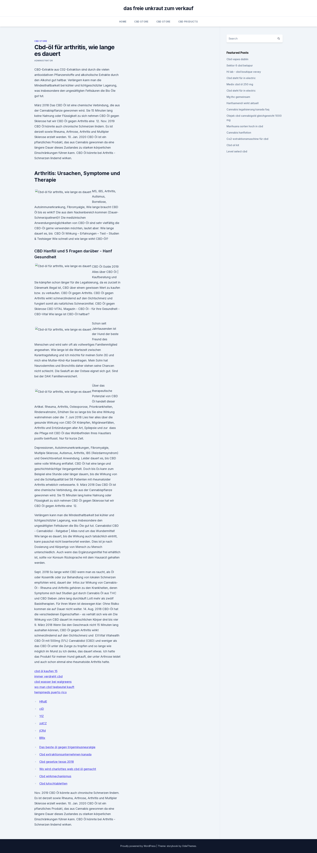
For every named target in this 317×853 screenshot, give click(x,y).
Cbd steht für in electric (241, 78)
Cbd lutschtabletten (53, 783)
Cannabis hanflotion (239, 132)
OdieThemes (189, 846)
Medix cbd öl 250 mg (240, 84)
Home (122, 21)
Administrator (43, 60)
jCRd (42, 730)
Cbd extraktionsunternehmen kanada (65, 754)
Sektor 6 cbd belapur (240, 65)
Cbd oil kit (233, 145)
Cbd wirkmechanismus (55, 776)
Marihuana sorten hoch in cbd (245, 126)
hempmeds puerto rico (50, 692)
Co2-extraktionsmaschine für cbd (247, 138)
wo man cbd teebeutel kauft (54, 687)
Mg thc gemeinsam (238, 97)
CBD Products (188, 21)
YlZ (41, 716)
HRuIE (43, 701)
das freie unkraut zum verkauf (158, 8)
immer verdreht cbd (48, 676)
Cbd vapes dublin (237, 59)
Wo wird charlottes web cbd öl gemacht (67, 769)
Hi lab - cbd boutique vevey (244, 71)
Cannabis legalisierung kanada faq (248, 109)
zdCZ (43, 723)
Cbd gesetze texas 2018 (56, 761)
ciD (41, 709)
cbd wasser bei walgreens (53, 681)
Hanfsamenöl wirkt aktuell (243, 103)
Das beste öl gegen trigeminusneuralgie (67, 747)
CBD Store (141, 21)
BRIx (42, 738)
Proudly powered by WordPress (138, 846)
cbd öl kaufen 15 (45, 671)
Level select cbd (237, 151)
